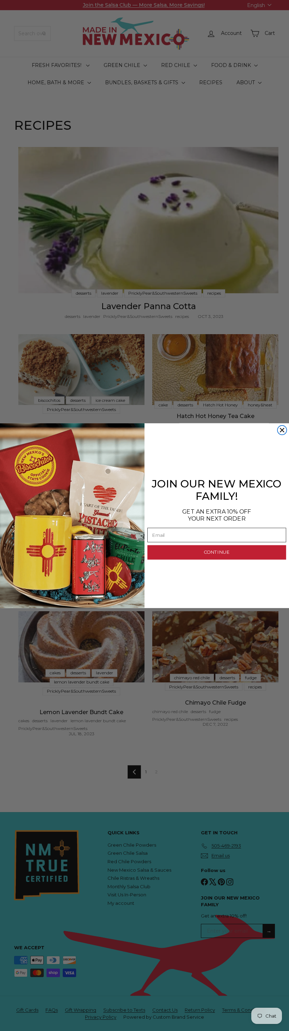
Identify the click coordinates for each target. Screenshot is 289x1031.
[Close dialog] (282, 430)
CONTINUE (217, 552)
